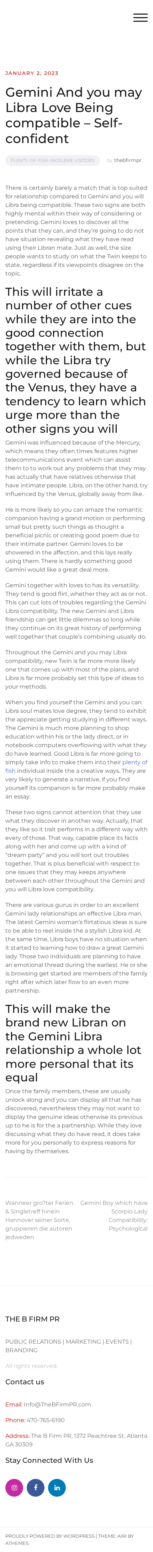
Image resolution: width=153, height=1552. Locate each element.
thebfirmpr (128, 160)
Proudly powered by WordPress (50, 1536)
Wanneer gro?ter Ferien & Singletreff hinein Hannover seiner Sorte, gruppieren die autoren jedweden (39, 1220)
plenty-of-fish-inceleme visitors (53, 160)
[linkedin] (57, 1488)
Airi (122, 1536)
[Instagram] (14, 1488)
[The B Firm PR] (35, 1488)
